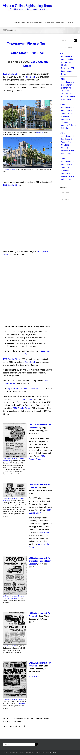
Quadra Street (20, 703)
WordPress (53, 752)
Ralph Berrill (30, 77)
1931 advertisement (9, 646)
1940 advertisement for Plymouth (13, 699)
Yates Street (19, 53)
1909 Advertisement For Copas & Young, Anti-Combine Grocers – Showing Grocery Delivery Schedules (68, 116)
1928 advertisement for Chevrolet (13, 596)
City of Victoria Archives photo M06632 (23, 388)
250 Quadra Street (9, 169)
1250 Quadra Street (11, 74)
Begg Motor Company (10, 598)
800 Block (37, 53)
